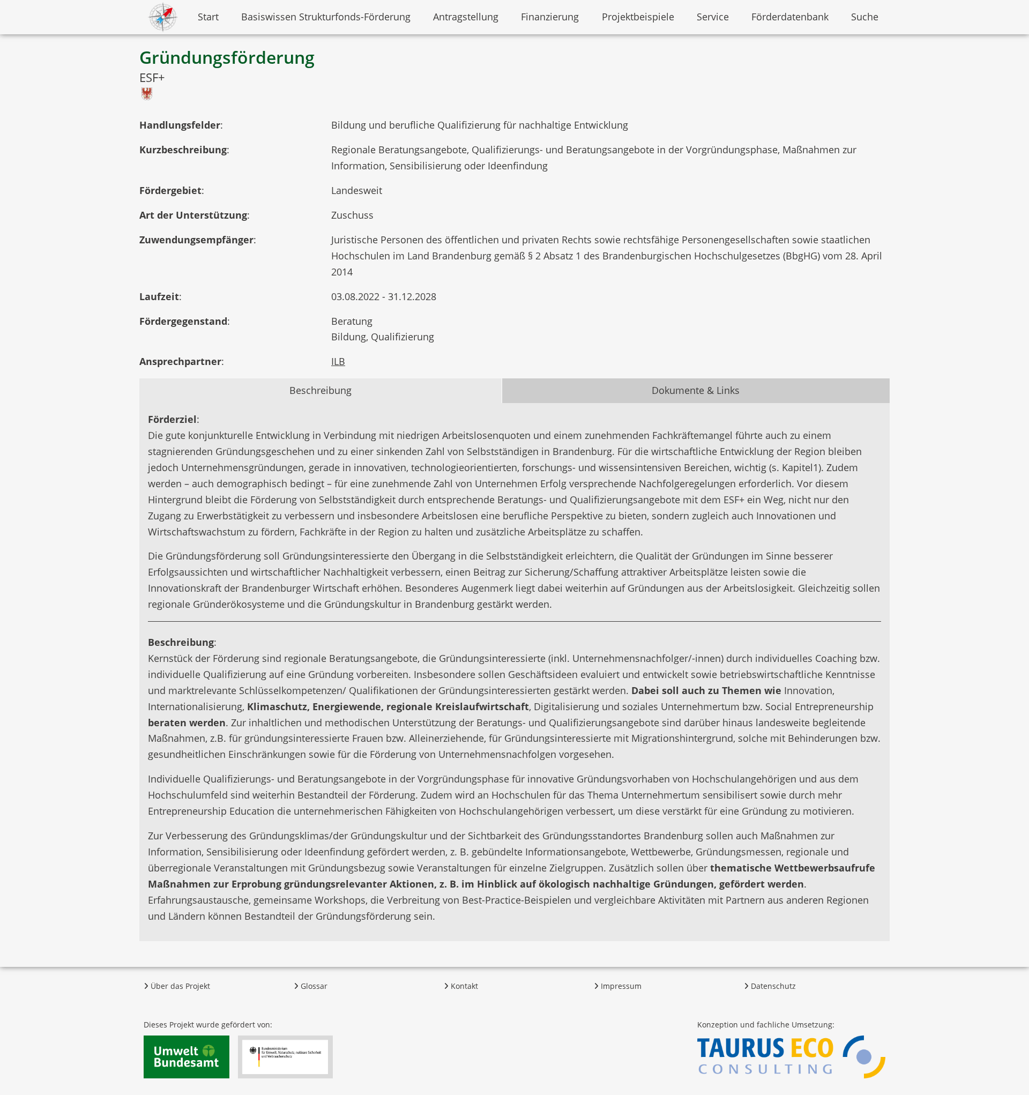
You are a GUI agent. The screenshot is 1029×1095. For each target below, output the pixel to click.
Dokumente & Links (696, 390)
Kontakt (463, 986)
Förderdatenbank (790, 16)
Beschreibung (320, 390)
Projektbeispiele (638, 16)
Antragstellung (465, 16)
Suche (864, 16)
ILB (338, 361)
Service (713, 16)
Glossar (313, 986)
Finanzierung (550, 16)
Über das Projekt (179, 986)
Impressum (620, 986)
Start (208, 16)
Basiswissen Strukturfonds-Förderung (326, 16)
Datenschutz (772, 986)
